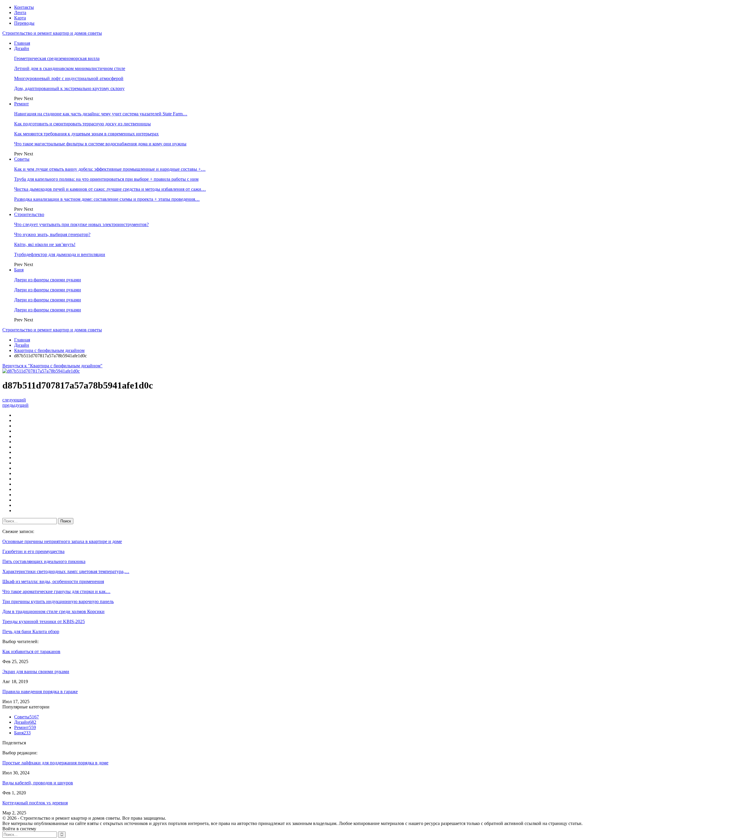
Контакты (24, 7)
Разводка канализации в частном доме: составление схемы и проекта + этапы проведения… (107, 199)
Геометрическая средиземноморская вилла (57, 58)
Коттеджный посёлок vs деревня (35, 802)
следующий (14, 399)
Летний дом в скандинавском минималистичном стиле (69, 68)
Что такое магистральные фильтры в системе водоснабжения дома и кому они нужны (100, 143)
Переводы (24, 23)
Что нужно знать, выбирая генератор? (52, 234)
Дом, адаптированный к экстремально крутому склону (69, 88)
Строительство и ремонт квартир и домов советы (52, 33)
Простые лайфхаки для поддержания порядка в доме (55, 762)
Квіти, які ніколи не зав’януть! (44, 244)
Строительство (29, 214)
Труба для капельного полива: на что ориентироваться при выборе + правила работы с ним (106, 179)
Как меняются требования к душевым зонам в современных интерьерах (86, 133)
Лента (20, 12)
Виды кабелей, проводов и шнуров (37, 782)
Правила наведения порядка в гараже (40, 691)
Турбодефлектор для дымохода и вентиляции (59, 254)
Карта (20, 17)
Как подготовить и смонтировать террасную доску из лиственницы (82, 123)
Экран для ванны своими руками (35, 671)
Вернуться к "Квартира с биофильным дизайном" (52, 365)
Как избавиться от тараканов (31, 651)
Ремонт (21, 103)
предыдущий (15, 405)
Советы (21, 159)
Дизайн (21, 48)
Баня (19, 269)
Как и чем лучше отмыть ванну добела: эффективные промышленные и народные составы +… (110, 169)
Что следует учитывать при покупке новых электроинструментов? (81, 224)
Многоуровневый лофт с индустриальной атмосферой (68, 78)
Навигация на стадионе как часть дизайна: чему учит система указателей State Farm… (100, 113)
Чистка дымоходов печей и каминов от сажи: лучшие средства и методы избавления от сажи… (110, 189)
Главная (22, 43)
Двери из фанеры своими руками (47, 279)
